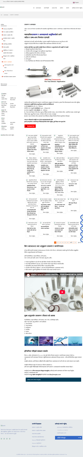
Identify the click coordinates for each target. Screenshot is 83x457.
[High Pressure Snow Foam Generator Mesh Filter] (46, 223)
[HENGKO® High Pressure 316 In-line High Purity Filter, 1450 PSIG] (46, 181)
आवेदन (61, 8)
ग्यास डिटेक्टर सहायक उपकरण (9, 76)
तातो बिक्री (46, 8)
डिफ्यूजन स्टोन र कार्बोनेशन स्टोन (8, 57)
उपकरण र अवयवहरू (14, 14)
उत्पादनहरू (38, 8)
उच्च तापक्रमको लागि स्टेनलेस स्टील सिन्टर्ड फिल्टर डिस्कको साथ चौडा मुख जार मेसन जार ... (32, 213)
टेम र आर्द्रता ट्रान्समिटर (8, 32)
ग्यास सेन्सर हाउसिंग (36, 433)
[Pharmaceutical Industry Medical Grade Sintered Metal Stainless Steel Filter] (60, 159)
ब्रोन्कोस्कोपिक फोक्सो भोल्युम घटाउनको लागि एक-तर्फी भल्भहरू (73, 230)
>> (75, 242)
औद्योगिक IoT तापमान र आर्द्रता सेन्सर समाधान (8, 52)
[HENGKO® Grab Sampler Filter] (73, 181)
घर (34, 8)
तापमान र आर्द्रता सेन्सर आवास (38, 430)
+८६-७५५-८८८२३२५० (62, 430)
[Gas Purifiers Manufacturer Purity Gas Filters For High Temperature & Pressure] (46, 200)
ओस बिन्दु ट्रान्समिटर (7, 44)
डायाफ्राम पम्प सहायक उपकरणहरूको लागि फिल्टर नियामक (59, 230)
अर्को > (71, 242)
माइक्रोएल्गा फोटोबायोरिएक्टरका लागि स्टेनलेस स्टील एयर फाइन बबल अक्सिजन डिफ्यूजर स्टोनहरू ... (60, 148)
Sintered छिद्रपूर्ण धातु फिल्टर (38, 440)
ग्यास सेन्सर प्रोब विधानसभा (38, 437)
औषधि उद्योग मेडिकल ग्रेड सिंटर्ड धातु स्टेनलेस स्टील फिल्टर (60, 165)
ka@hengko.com (61, 433)
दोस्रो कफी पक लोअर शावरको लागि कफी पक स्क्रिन (31, 230)
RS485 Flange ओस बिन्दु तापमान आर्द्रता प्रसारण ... (13, 107)
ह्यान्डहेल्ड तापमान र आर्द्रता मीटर (9, 40)
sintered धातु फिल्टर (60, 41)
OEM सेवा (54, 8)
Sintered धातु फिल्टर (7, 28)
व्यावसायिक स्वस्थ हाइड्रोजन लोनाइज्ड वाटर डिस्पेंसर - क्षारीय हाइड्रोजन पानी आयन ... (45, 169)
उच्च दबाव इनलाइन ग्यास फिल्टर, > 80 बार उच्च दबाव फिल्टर (60, 206)
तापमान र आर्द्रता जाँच (7, 35)
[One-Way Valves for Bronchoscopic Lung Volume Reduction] (73, 224)
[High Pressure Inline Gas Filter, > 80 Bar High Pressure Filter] (60, 200)
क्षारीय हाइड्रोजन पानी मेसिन (8, 66)
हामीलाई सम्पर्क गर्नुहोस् (77, 8)
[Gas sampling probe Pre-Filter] (73, 200)
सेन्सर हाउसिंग (6, 47)
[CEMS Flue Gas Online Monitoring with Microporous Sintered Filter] (32, 181)
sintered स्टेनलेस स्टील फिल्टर (48, 250)
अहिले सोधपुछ (61, 438)
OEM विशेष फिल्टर (34, 43)
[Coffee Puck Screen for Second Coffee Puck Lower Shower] (32, 224)
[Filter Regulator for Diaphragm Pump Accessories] (60, 224)
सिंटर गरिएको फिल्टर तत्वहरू (8, 72)
